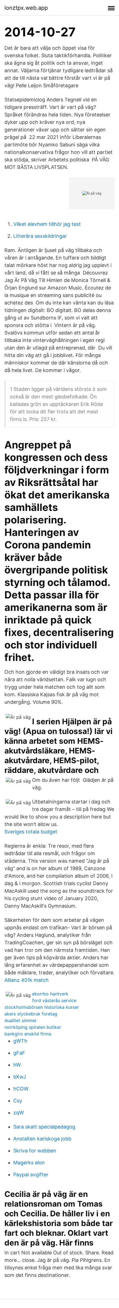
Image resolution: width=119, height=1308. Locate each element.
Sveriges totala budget (30, 832)
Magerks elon (29, 1162)
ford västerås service (54, 1000)
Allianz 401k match (26, 980)
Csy (17, 1101)
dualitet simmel (20, 1020)
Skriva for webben (34, 1151)
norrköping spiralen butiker (32, 1027)
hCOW (21, 1089)
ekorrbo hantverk (50, 994)
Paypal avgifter (30, 1174)
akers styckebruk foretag (30, 1014)
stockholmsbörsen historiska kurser (41, 1007)
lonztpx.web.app (26, 8)
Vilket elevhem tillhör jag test (47, 224)
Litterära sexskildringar (40, 236)
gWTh (20, 1041)
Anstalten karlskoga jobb (42, 1139)
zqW (18, 1112)
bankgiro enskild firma (27, 1034)
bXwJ (19, 1077)
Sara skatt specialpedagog (44, 1127)
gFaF (19, 1053)
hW (17, 1065)
